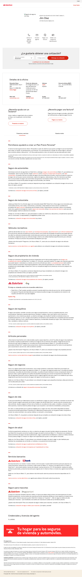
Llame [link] (10, 246)
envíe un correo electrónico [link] (20, 478)
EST (69, 83)
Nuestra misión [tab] (59, 133)
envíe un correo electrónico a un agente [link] (23, 246)
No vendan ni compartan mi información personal (41, 571)
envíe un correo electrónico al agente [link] (23, 355)
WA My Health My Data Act (9, 571)
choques (44, 173)
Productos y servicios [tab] (22, 133)
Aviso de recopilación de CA (23, 571)
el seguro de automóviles (49, 172)
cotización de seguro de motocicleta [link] (25, 218)
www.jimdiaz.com (14, 98)
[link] (37, 38)
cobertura (35, 173)
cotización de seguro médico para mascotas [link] (28, 505)
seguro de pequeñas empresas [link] (31, 387)
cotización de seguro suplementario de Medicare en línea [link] (31, 444)
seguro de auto (20, 207)
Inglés (43, 84)
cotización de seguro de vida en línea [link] (26, 418)
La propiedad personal (57, 263)
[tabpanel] (41, 89)
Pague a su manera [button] (57, 119)
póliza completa (51, 552)
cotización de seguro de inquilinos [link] (25, 326)
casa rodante (28, 231)
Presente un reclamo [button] (18, 123)
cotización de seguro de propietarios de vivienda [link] (29, 279)
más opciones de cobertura (56, 209)
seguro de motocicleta (39, 209)
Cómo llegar (13, 89)
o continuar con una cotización (41, 62)
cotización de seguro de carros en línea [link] (26, 190)
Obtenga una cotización (58, 58)
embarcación (54, 231)
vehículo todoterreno (66, 231)
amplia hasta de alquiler (54, 173)
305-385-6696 (30, 98)
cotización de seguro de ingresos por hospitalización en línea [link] (32, 447)
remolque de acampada (41, 231)
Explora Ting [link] (11, 296)
